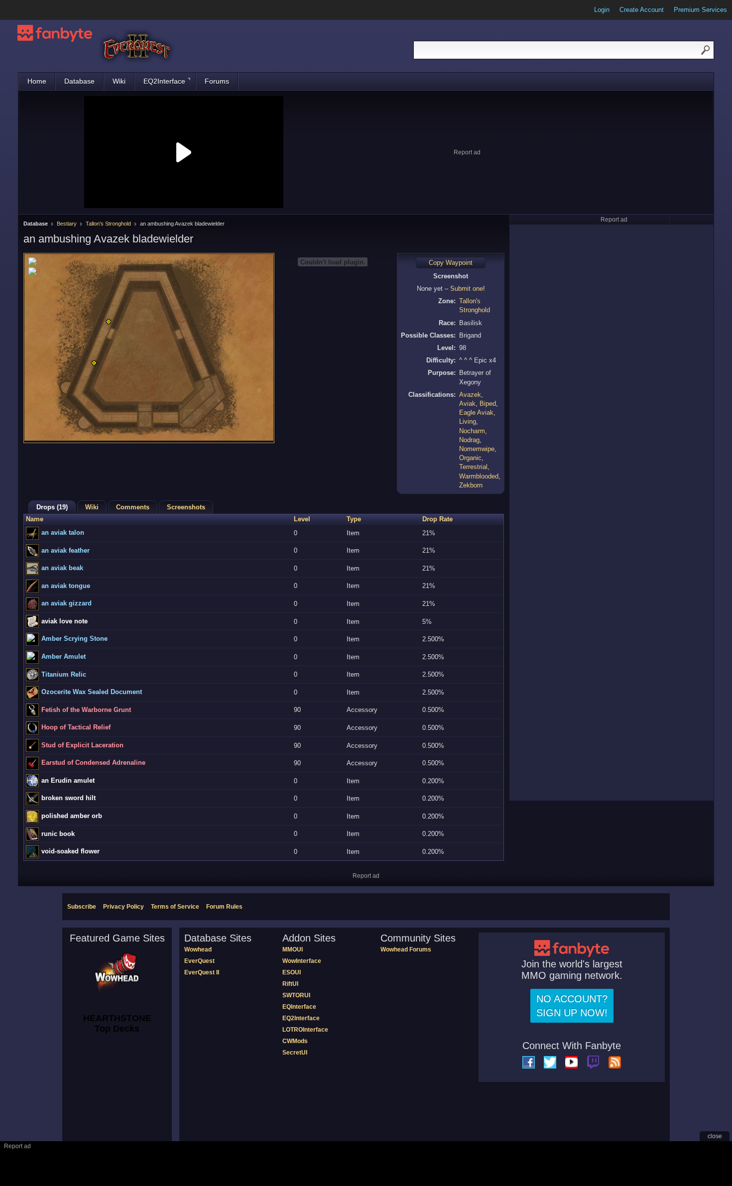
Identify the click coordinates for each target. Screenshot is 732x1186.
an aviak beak (62, 568)
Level (302, 519)
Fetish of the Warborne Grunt (86, 709)
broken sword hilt (68, 798)
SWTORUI (296, 995)
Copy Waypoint (451, 262)
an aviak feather (65, 550)
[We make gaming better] (31, 10)
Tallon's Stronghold (108, 224)
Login (602, 9)
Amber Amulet (63, 656)
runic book (58, 833)
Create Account (641, 9)
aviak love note (64, 621)
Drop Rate (437, 519)
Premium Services (700, 9)
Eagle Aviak (476, 412)
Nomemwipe (476, 449)
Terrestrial (473, 467)
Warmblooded (478, 476)
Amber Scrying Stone (74, 638)
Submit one (466, 288)
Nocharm (472, 431)
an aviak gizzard (66, 603)
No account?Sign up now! (572, 1005)
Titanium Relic (63, 674)
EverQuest (199, 960)
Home (36, 81)
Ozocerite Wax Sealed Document (91, 692)
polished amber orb (71, 816)
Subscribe (81, 906)
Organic (470, 458)
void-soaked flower (70, 851)
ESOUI (291, 972)
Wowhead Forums (405, 949)
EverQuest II (201, 972)
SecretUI (294, 1052)
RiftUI (290, 983)
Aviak (467, 403)
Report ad (467, 152)
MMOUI (292, 949)
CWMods (295, 1041)
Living (467, 421)
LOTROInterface (305, 1029)
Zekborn (471, 485)
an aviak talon (62, 532)
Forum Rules (224, 906)
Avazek (470, 394)
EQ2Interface (164, 81)
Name (34, 519)
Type (354, 519)
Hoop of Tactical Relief (76, 727)
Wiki (119, 81)
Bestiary (67, 224)
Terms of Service (175, 906)
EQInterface (299, 1006)
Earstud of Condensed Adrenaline (93, 762)
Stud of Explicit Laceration (82, 745)
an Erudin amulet (68, 780)
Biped (488, 403)
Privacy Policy (123, 906)
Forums (217, 81)
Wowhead (198, 949)
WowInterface (301, 960)
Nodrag (469, 440)
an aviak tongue (65, 586)
